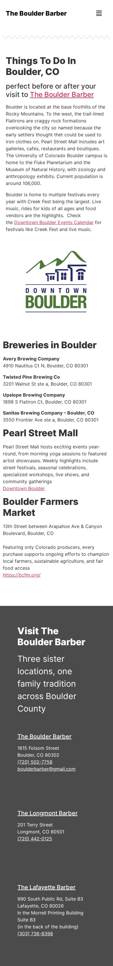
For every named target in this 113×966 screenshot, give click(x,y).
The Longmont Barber (47, 813)
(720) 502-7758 (34, 762)
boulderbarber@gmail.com (46, 769)
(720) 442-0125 (34, 839)
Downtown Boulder (24, 488)
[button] (99, 13)
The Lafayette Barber (46, 887)
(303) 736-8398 (35, 933)
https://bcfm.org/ (22, 575)
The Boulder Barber (62, 94)
